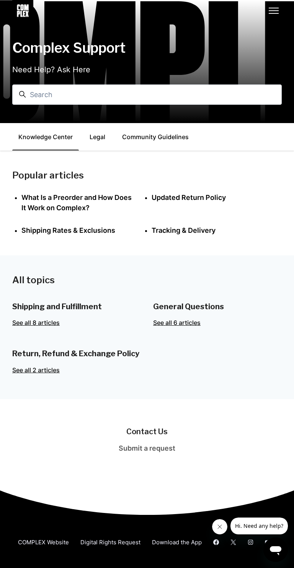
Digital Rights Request (110, 542)
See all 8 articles (36, 322)
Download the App (177, 542)
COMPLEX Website (43, 542)
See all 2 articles (36, 370)
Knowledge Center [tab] (45, 137)
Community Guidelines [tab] (155, 137)
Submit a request (147, 448)
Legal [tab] (97, 137)
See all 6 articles (177, 322)
